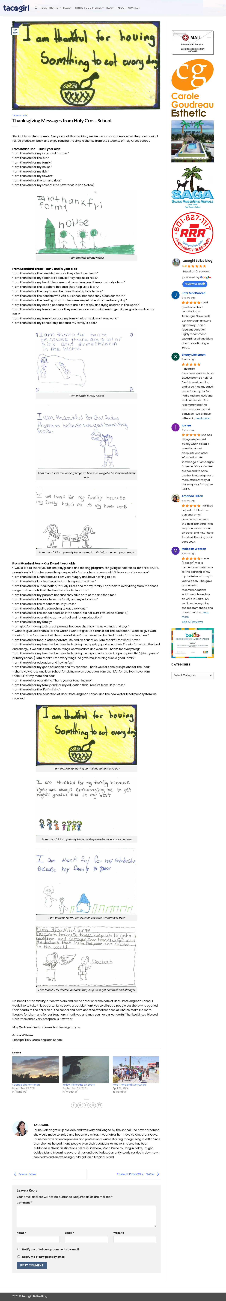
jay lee (186, 425)
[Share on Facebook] (74, 1105)
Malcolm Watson (194, 549)
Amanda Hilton (192, 496)
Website (118, 1233)
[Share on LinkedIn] (99, 1105)
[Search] (36, 8)
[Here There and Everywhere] (136, 1069)
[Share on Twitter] (80, 1105)
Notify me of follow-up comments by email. (50, 1249)
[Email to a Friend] (87, 1105)
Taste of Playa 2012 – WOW (136, 1174)
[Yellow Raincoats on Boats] (86, 1069)
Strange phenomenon (26, 1084)
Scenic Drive (27, 1174)
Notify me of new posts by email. (43, 1257)
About (122, 7)
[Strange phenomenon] (35, 1069)
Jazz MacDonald (193, 293)
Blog (109, 7)
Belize (66, 7)
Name (21, 1233)
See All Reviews (192, 622)
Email (69, 1233)
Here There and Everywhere (130, 1084)
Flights (53, 7)
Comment (24, 1202)
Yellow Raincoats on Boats (79, 1084)
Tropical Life (19, 115)
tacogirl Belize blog (197, 260)
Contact (134, 7)
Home (43, 7)
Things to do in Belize (88, 7)
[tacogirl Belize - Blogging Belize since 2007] (16, 8)
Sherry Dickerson (194, 355)
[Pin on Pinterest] (93, 1105)
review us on (193, 284)
